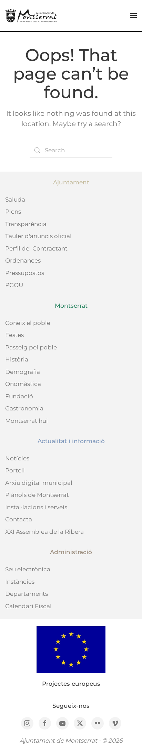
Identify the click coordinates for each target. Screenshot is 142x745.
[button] (133, 15)
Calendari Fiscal (28, 606)
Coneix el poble (27, 322)
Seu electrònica (27, 569)
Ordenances (23, 260)
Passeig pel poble (31, 347)
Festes (14, 334)
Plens (13, 211)
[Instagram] (27, 723)
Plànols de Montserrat (37, 494)
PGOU (14, 285)
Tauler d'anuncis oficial (38, 236)
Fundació (19, 396)
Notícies (17, 458)
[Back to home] (31, 15)
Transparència (26, 224)
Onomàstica (23, 383)
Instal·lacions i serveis (36, 507)
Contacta (18, 519)
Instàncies (19, 581)
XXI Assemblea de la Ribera (44, 531)
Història (16, 359)
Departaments (26, 593)
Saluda (15, 199)
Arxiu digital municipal (38, 482)
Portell (15, 470)
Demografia (22, 371)
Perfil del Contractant (36, 248)
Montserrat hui (26, 420)
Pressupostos (24, 272)
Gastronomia (24, 408)
